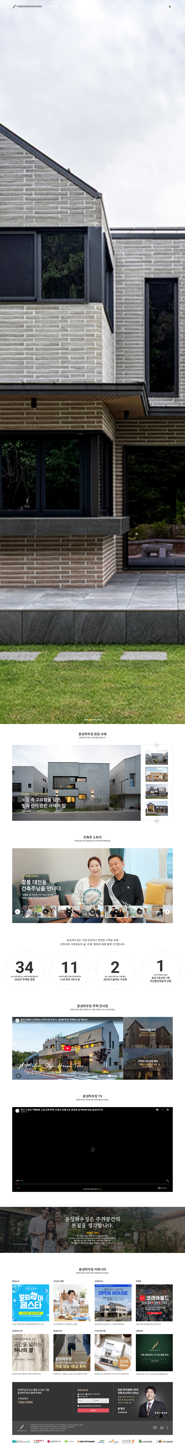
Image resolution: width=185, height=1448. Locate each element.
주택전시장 (97, 6)
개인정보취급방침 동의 (86, 1406)
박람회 (138, 1281)
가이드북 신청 (100, 1331)
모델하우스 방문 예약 (93, 1394)
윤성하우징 (53, 6)
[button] (86, 719)
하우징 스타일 (82, 6)
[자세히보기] (97, 1406)
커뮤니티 (126, 6)
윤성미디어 (57, 1331)
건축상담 (139, 1331)
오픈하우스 (99, 1281)
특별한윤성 (67, 6)
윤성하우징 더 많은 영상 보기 (91, 1189)
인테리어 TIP (17, 1331)
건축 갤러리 (111, 6)
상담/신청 (140, 6)
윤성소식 (15, 1281)
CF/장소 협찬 (58, 1281)
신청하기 (93, 1410)
